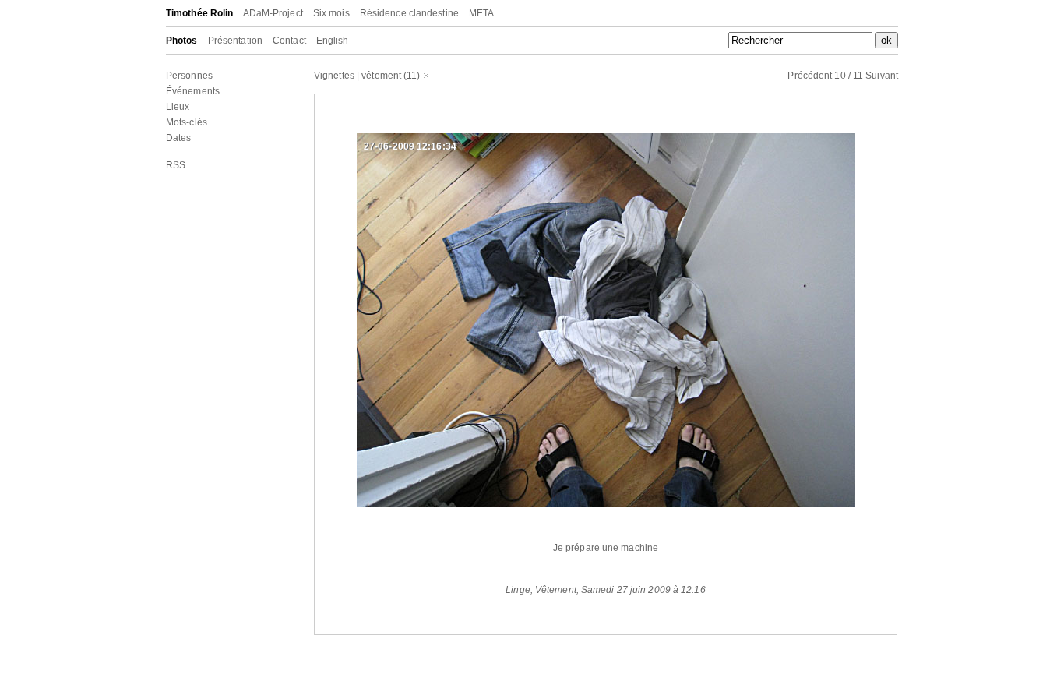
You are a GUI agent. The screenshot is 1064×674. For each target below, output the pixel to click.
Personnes (189, 75)
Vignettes (334, 75)
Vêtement (555, 589)
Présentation (235, 40)
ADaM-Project (273, 13)
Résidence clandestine (409, 13)
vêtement (381, 75)
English (332, 40)
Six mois (331, 13)
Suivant (881, 75)
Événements (193, 91)
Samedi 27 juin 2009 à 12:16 (643, 589)
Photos (182, 40)
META (481, 13)
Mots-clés (186, 122)
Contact (289, 40)
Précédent (809, 75)
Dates (179, 137)
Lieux (178, 106)
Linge (518, 589)
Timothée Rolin (199, 13)
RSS (175, 165)
